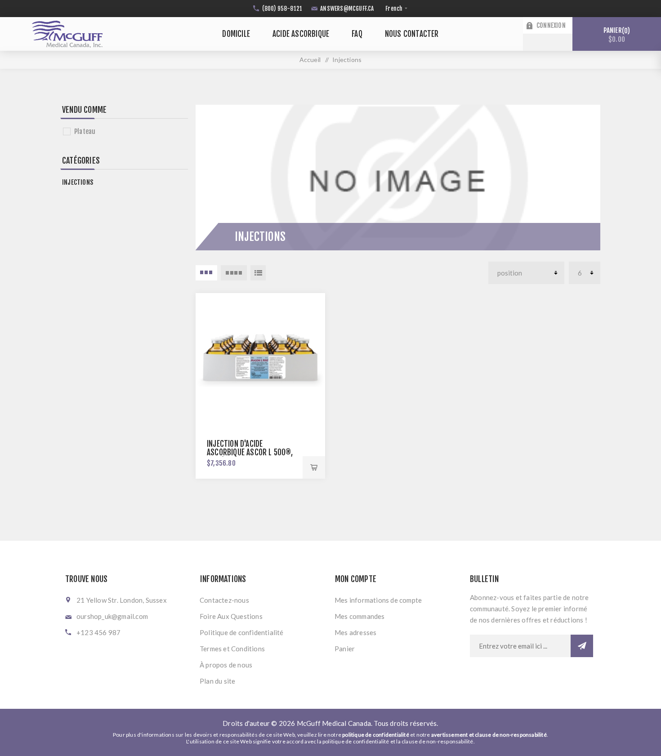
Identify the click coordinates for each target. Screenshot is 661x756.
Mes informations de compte (378, 600)
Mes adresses (355, 632)
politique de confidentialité (375, 734)
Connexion (551, 25)
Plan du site (217, 681)
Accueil (310, 59)
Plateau (84, 131)
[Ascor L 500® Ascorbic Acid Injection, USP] (260, 357)
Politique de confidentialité (242, 632)
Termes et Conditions (232, 649)
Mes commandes (360, 616)
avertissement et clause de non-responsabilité (489, 734)
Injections (77, 182)
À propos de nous (226, 665)
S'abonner (582, 646)
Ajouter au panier (314, 467)
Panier (615, 35)
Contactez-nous (224, 600)
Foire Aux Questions (231, 616)
